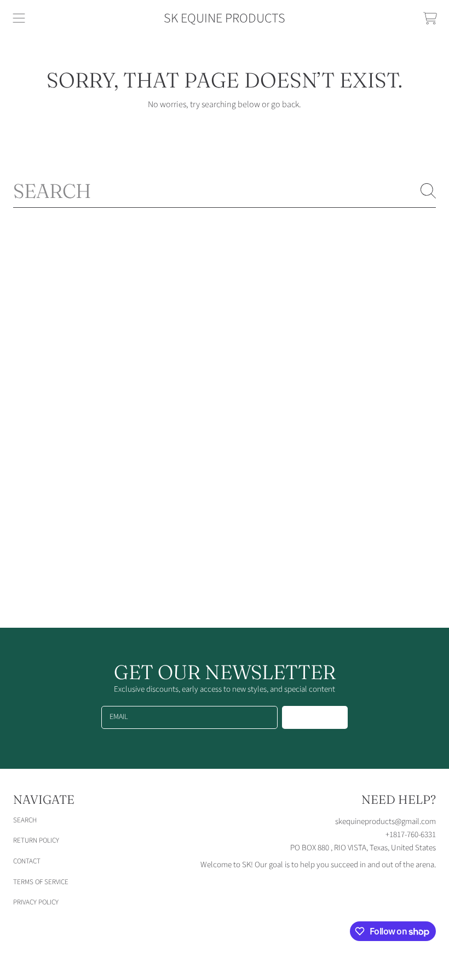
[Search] (428, 191)
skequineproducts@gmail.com (385, 821)
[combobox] (224, 191)
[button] (19, 19)
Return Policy (36, 840)
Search (25, 820)
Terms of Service (40, 882)
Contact (27, 861)
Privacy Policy (36, 902)
